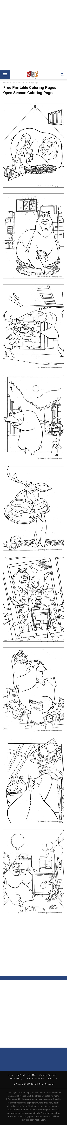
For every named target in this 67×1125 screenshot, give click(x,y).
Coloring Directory (47, 1075)
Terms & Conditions (35, 1078)
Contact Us (52, 1078)
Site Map (32, 1075)
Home (6, 82)
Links (10, 1075)
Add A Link (20, 1075)
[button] (62, 74)
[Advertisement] (33, 35)
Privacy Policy (16, 1078)
